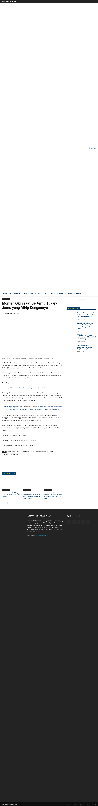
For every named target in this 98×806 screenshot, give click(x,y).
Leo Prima (9, 313)
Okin (18, 451)
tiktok (32, 451)
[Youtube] (95, 1)
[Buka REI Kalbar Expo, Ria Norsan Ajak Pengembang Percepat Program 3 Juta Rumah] (71, 325)
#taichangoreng (56, 407)
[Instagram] (87, 1)
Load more (81, 355)
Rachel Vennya (25, 451)
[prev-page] (3, 503)
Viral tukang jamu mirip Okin (10, 454)
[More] (22, 463)
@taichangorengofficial (12, 407)
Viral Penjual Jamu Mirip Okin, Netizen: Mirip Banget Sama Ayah (23, 388)
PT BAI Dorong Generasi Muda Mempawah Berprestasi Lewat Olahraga (86, 337)
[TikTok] (89, 1)
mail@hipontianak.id (42, 536)
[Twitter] (92, 1)
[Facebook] (84, 1)
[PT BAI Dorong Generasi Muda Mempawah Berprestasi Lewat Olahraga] (71, 337)
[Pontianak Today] (13, 148)
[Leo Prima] (3, 313)
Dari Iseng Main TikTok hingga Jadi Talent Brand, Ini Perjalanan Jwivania (11, 494)
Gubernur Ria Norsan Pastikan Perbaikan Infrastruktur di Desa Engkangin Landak (86, 314)
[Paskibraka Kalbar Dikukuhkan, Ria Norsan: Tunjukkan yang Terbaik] (71, 347)
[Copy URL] (17, 463)
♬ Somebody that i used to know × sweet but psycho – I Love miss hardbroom (32, 409)
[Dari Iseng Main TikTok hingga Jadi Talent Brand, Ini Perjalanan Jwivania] (11, 484)
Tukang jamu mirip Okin (42, 451)
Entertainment (6, 299)
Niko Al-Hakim (11, 451)
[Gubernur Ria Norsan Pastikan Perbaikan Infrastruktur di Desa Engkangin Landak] (71, 315)
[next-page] (6, 503)
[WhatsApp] (13, 463)
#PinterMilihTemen (44, 407)
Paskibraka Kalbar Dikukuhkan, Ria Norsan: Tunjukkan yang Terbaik (84, 347)
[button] (93, 293)
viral (51, 451)
